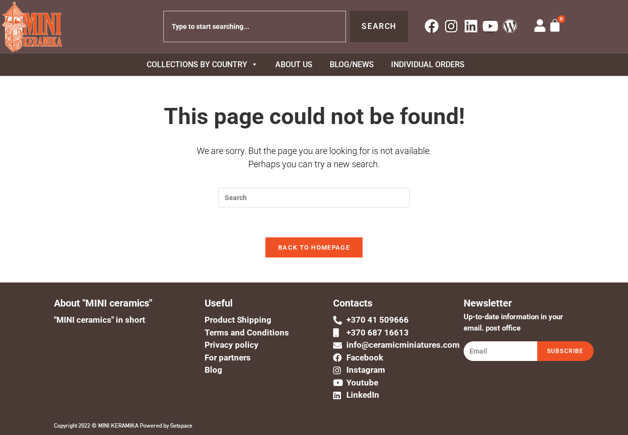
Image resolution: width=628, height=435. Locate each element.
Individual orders (428, 64)
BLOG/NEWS (352, 64)
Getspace (181, 425)
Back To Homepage (314, 247)
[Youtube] (490, 26)
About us (294, 64)
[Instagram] (451, 26)
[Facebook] (431, 26)
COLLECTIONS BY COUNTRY (197, 64)
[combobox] (254, 26)
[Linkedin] (471, 26)
